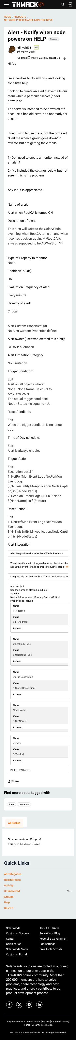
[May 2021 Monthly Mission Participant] (36, 48)
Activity (8, 885)
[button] (12, 50)
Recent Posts (12, 879)
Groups (8, 896)
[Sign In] (70, 4)
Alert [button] (11, 804)
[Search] (62, 4)
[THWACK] (28, 4)
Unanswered (38, 891)
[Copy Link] (64, 58)
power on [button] (24, 804)
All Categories (12, 874)
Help (7, 902)
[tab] (14, 823)
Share (13, 782)
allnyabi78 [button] (24, 47)
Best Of (8, 908)
